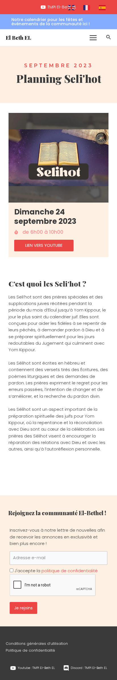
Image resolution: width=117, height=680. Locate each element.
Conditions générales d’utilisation (37, 643)
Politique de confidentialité (30, 650)
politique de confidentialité (69, 571)
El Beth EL (18, 37)
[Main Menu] (93, 37)
